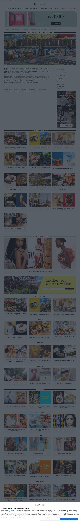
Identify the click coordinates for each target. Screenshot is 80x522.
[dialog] (40, 512)
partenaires (10, 510)
